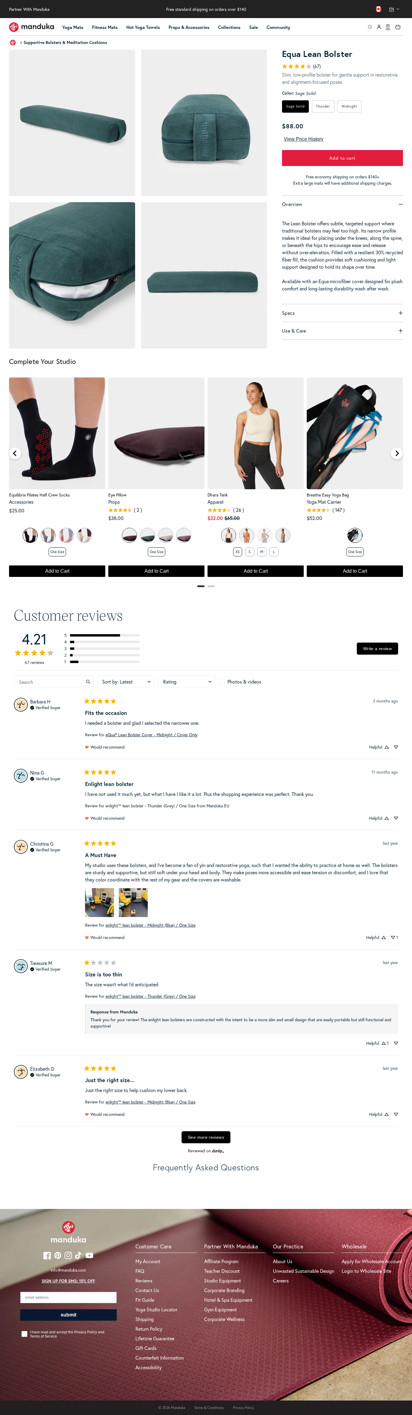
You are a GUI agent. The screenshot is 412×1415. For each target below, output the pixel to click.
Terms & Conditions (209, 1407)
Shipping (144, 1319)
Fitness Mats (105, 27)
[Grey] (48, 535)
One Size (57, 551)
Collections (229, 27)
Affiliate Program (221, 1261)
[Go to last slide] (15, 453)
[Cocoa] (129, 535)
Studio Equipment (222, 1280)
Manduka (178, 1407)
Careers (281, 1280)
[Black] (30, 535)
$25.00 (16, 510)
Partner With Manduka (29, 9)
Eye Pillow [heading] (117, 495)
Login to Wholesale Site (366, 1271)
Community (278, 27)
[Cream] (84, 535)
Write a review (377, 648)
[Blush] (66, 535)
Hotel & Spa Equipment (228, 1300)
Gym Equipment (220, 1309)
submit (68, 1314)
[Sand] (165, 535)
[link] (301, 66)
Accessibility (148, 1367)
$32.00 (215, 518)
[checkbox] (247, 681)
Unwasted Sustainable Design (303, 1271)
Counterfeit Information (159, 1357)
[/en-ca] (31, 27)
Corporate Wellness (224, 1319)
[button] (75, 27)
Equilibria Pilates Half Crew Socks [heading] (39, 495)
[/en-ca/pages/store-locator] (387, 27)
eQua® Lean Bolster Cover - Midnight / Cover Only (152, 734)
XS (238, 551)
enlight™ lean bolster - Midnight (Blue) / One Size (150, 925)
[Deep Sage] (147, 535)
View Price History (303, 139)
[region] (206, 480)
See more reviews (206, 1137)
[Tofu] (228, 535)
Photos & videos (244, 681)
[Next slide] (397, 453)
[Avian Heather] (282, 535)
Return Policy (148, 1329)
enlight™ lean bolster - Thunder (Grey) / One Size (150, 996)
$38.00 (116, 518)
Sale (253, 27)
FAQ (139, 1271)
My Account (147, 1261)
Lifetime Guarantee (154, 1338)
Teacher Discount (222, 1271)
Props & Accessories (189, 27)
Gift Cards (146, 1348)
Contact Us (147, 1290)
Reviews (143, 1280)
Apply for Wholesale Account (372, 1261)
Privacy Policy (243, 1407)
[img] (45, 707)
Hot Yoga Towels (143, 27)
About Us (282, 1261)
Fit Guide (144, 1300)
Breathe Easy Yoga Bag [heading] (328, 495)
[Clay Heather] (246, 535)
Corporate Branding (224, 1290)
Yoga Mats (72, 27)
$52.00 (314, 518)
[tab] (200, 586)
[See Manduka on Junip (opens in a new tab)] (218, 1150)
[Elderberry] (183, 535)
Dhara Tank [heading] (218, 495)
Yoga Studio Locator (156, 1309)
